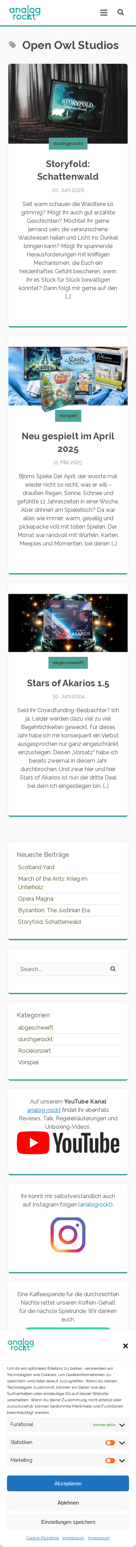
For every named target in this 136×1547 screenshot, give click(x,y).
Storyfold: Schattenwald (49, 922)
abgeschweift (68, 662)
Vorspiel (68, 415)
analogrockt (95, 1204)
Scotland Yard (36, 867)
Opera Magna (35, 898)
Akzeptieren (68, 1483)
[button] (125, 1345)
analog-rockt (44, 1110)
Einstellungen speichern (68, 1522)
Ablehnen (68, 1503)
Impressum (73, 1537)
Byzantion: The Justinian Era (54, 910)
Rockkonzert (34, 1050)
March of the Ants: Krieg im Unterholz (53, 883)
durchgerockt (68, 143)
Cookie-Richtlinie (43, 1537)
